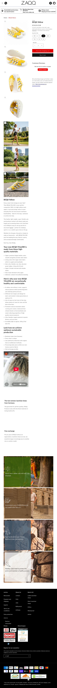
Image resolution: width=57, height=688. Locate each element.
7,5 (34, 39)
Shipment (34, 30)
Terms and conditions (7, 609)
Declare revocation (8, 622)
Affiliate (18, 610)
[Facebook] (28, 680)
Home (5, 17)
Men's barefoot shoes (32, 602)
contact (18, 595)
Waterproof (31, 610)
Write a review (43, 69)
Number (35, 42)
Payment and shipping (7, 600)
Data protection (8, 614)
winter (29, 614)
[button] (5, 3)
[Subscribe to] (28, 656)
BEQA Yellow (12, 17)
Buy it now (43, 55)
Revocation (7, 595)
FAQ (17, 599)
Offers (29, 607)
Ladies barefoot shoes (32, 596)
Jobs (17, 602)
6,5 (48, 35)
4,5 (34, 35)
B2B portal (19, 606)
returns (6, 618)
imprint (6, 605)
